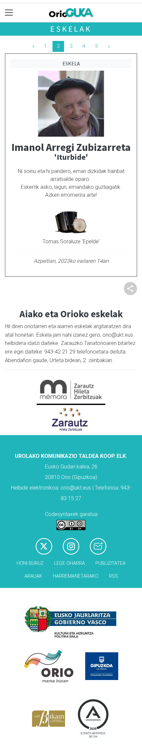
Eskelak (71, 29)
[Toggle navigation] (9, 12)
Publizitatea (110, 563)
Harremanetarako (75, 576)
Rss (113, 576)
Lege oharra (69, 563)
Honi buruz (30, 563)
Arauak (33, 576)
